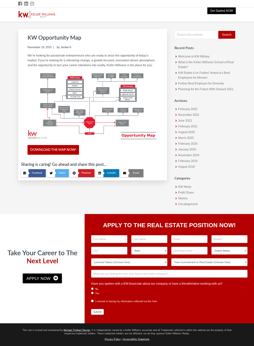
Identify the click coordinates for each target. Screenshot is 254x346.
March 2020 (186, 137)
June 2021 (185, 120)
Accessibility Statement (136, 339)
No (96, 289)
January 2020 (187, 149)
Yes (96, 293)
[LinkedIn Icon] (26, 3)
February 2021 (187, 126)
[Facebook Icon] (20, 3)
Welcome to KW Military (194, 56)
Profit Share (186, 192)
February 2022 (187, 109)
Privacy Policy (113, 339)
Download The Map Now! (53, 150)
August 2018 (186, 166)
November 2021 (188, 114)
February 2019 (187, 160)
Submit (97, 311)
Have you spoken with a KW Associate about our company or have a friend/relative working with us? (156, 283)
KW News (184, 186)
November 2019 (188, 155)
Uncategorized (187, 204)
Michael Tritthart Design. (77, 330)
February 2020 (187, 143)
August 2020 (186, 132)
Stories (182, 198)
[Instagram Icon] (32, 3)
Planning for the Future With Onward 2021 (206, 89)
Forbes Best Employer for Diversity (201, 83)
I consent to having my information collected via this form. (126, 301)
